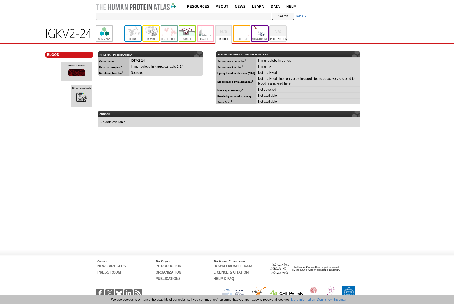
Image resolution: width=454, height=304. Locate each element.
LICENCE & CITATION (231, 272)
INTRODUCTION (168, 266)
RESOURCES (198, 6)
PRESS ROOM (109, 272)
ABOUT (222, 6)
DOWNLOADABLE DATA (233, 266)
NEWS (240, 6)
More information (303, 299)
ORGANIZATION (168, 272)
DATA (275, 6)
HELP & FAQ (224, 279)
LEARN (258, 6)
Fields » (300, 16)
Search (283, 16)
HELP (291, 6)
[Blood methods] (81, 98)
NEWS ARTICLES (111, 266)
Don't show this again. (332, 299)
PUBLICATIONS (168, 279)
